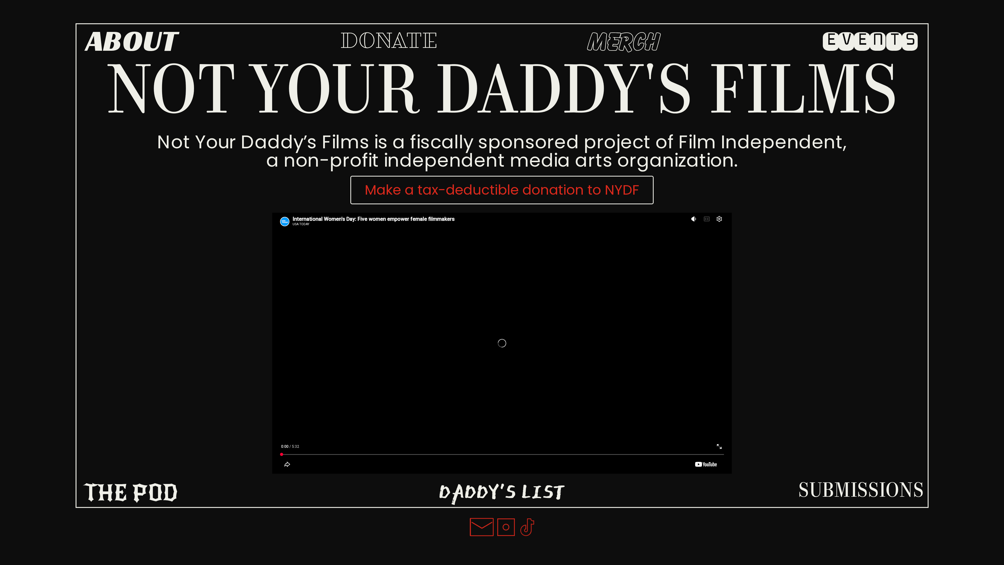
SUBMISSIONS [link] (861, 491)
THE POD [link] (130, 493)
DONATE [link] (389, 41)
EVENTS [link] (871, 39)
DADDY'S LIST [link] (501, 491)
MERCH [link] (624, 42)
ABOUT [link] (131, 40)
